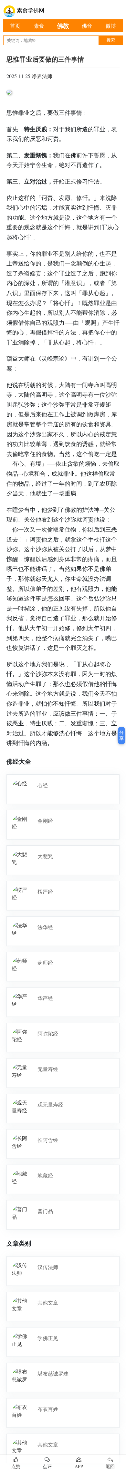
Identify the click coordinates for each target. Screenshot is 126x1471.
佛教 (63, 25)
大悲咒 (45, 856)
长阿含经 (47, 1140)
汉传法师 (47, 1267)
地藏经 (45, 1175)
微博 (111, 25)
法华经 (45, 927)
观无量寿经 (50, 1104)
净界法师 (42, 76)
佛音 (87, 25)
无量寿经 (47, 1069)
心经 (42, 785)
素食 (39, 25)
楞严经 (45, 891)
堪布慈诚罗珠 (52, 1373)
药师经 (45, 962)
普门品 (45, 1211)
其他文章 (47, 1302)
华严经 (45, 998)
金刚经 (45, 820)
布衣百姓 (47, 1409)
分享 (121, 735)
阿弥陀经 (47, 1033)
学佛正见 (47, 1338)
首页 (15, 25)
